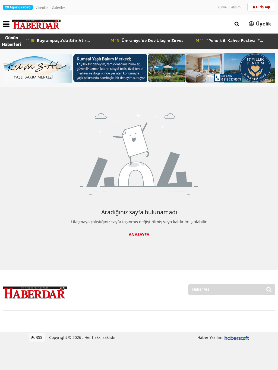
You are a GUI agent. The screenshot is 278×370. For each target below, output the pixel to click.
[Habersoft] (237, 337)
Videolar (42, 7)
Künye (222, 7)
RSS (38, 337)
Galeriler (58, 7)
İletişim (235, 7)
